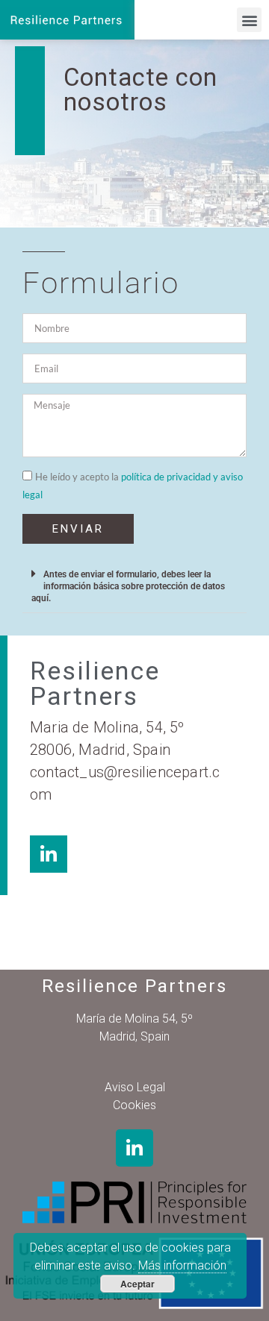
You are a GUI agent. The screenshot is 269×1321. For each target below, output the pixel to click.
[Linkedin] (48, 854)
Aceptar (137, 1283)
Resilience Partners (134, 986)
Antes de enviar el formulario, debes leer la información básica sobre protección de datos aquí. (128, 586)
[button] (249, 19)
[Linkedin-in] (134, 1148)
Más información (182, 1265)
